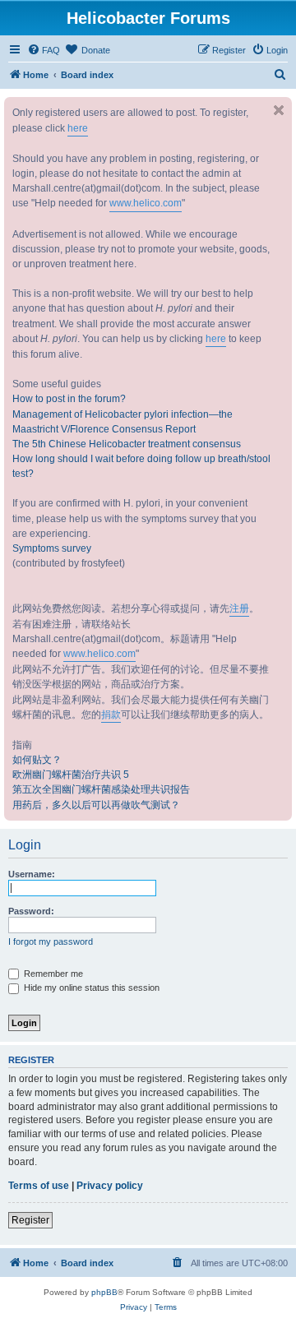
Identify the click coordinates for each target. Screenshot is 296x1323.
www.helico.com (145, 203)
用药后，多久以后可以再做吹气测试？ (96, 805)
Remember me (52, 973)
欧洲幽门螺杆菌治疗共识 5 (70, 774)
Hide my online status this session (90, 987)
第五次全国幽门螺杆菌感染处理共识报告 (101, 789)
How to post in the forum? (69, 399)
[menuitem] (43, 50)
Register (30, 1220)
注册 (239, 608)
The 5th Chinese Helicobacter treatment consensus (126, 444)
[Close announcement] (279, 110)
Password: (31, 911)
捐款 (111, 714)
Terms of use (38, 1185)
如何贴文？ (37, 760)
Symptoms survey (51, 548)
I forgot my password (50, 941)
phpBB (104, 1292)
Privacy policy (109, 1185)
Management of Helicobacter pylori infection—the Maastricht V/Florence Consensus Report (122, 422)
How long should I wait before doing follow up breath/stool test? (141, 466)
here (77, 128)
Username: (31, 874)
